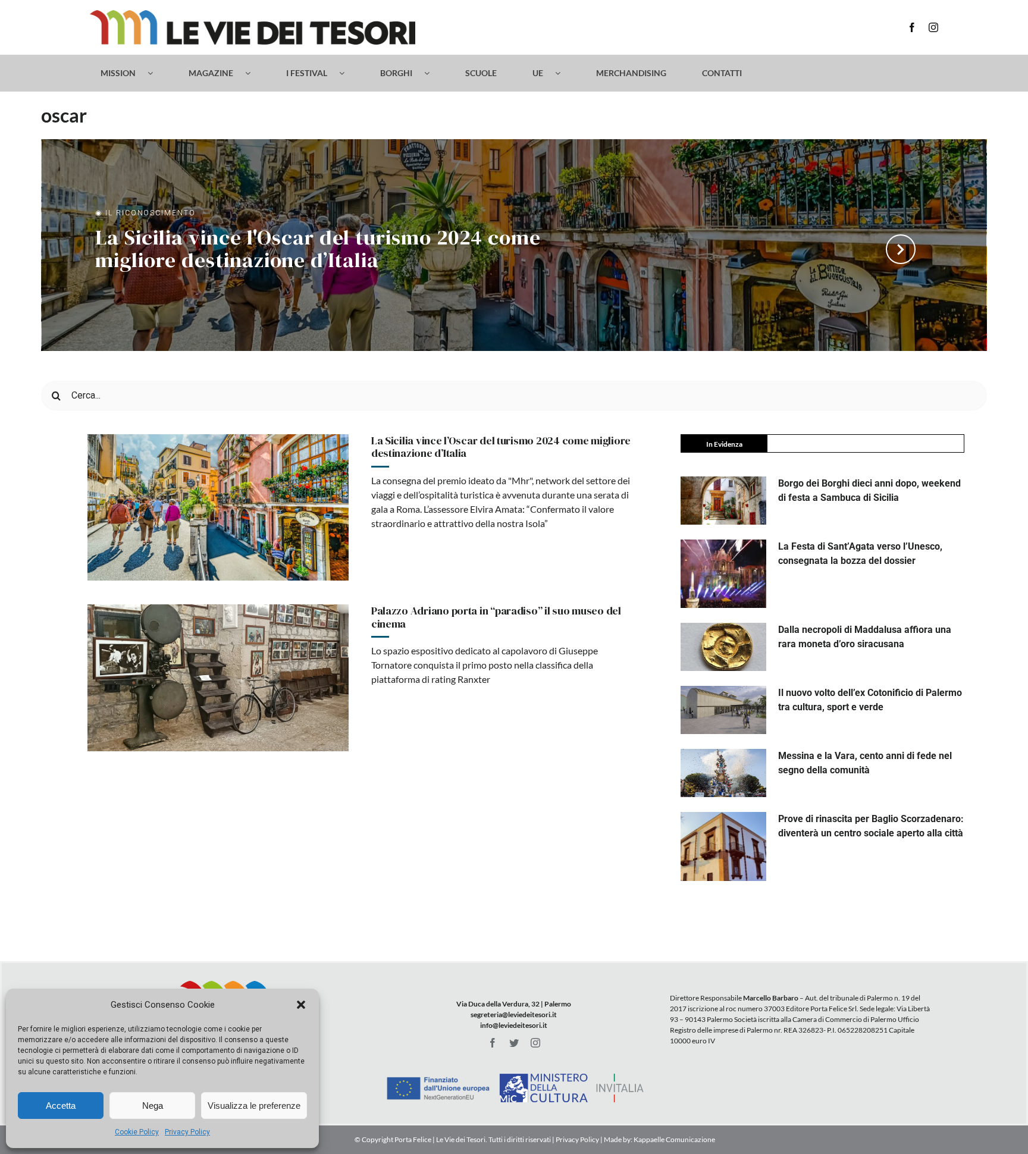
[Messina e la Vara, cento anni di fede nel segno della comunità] (723, 773)
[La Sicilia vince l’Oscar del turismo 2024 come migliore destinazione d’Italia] (218, 507)
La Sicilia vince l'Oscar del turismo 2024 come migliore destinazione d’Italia (317, 250)
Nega (152, 1105)
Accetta (61, 1105)
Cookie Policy (137, 1132)
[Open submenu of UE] (563, 73)
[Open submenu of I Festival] (347, 73)
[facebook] (912, 27)
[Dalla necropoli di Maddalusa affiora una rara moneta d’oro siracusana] (723, 647)
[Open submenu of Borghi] (432, 73)
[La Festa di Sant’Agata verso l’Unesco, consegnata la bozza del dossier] (723, 574)
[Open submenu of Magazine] (253, 73)
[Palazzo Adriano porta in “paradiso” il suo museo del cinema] (218, 677)
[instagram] (933, 27)
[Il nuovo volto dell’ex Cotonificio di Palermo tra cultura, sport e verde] (723, 710)
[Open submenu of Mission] (156, 73)
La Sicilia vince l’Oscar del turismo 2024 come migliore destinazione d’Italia (501, 447)
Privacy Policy (187, 1132)
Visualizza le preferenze (254, 1105)
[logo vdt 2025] (252, 14)
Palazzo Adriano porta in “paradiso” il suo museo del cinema (496, 617)
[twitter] (514, 1043)
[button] (301, 1005)
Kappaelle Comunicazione (673, 1139)
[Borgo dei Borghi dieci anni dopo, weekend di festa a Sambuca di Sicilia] (723, 500)
